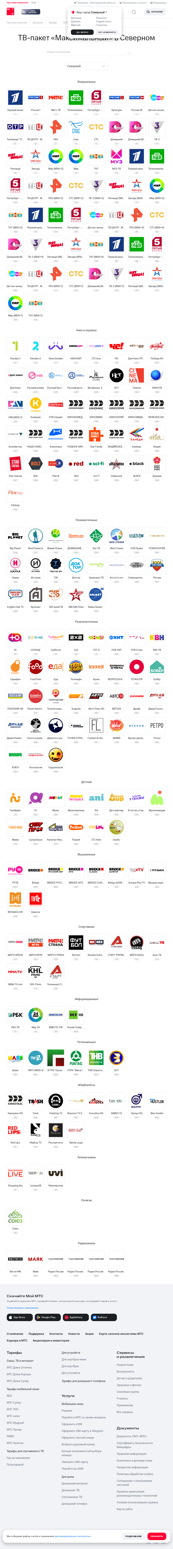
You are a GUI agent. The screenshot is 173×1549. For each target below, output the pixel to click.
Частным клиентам (17, 2)
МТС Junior (13, 1416)
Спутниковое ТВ (72, 1497)
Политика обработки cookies (135, 1474)
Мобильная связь (72, 1404)
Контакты (56, 1334)
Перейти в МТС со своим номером (84, 1418)
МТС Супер (14, 1403)
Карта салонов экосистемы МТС (121, 1334)
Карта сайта (124, 1509)
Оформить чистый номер (78, 1438)
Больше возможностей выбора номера (81, 1453)
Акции (89, 1334)
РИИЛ (10, 1436)
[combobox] (86, 66)
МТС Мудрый (15, 1423)
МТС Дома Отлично (19, 1368)
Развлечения (125, 1365)
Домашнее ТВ (70, 1490)
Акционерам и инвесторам (51, 1341)
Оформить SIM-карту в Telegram (82, 1431)
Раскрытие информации (132, 1467)
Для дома (68, 1477)
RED (9, 1396)
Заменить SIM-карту (75, 1462)
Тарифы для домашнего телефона (83, 1381)
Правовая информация (131, 1454)
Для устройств (71, 1353)
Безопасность (125, 1372)
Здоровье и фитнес (129, 1385)
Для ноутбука (70, 1366)
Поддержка (36, 1334)
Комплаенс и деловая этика (134, 1461)
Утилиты (122, 1399)
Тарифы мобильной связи (23, 1389)
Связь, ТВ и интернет (20, 1361)
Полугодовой (15, 1465)
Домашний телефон (74, 1504)
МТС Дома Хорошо (19, 1374)
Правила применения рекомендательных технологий (137, 1494)
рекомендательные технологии (73, 1536)
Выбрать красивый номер (78, 1444)
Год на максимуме (18, 1458)
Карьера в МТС (17, 1341)
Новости (74, 1334)
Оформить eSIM (72, 1424)
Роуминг (67, 1411)
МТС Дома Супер (18, 1381)
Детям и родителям (129, 1378)
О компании (15, 1334)
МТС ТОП (12, 1409)
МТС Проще (14, 1430)
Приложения (125, 1405)
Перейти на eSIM (72, 1469)
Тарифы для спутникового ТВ (25, 1451)
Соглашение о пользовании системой (134, 1483)
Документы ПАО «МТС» (132, 1436)
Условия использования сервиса (137, 1502)
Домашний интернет (75, 1484)
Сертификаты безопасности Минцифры (135, 1445)
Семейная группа (128, 1392)
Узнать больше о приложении (22, 1308)
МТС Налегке (15, 1443)
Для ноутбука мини (74, 1360)
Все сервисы (125, 1412)
